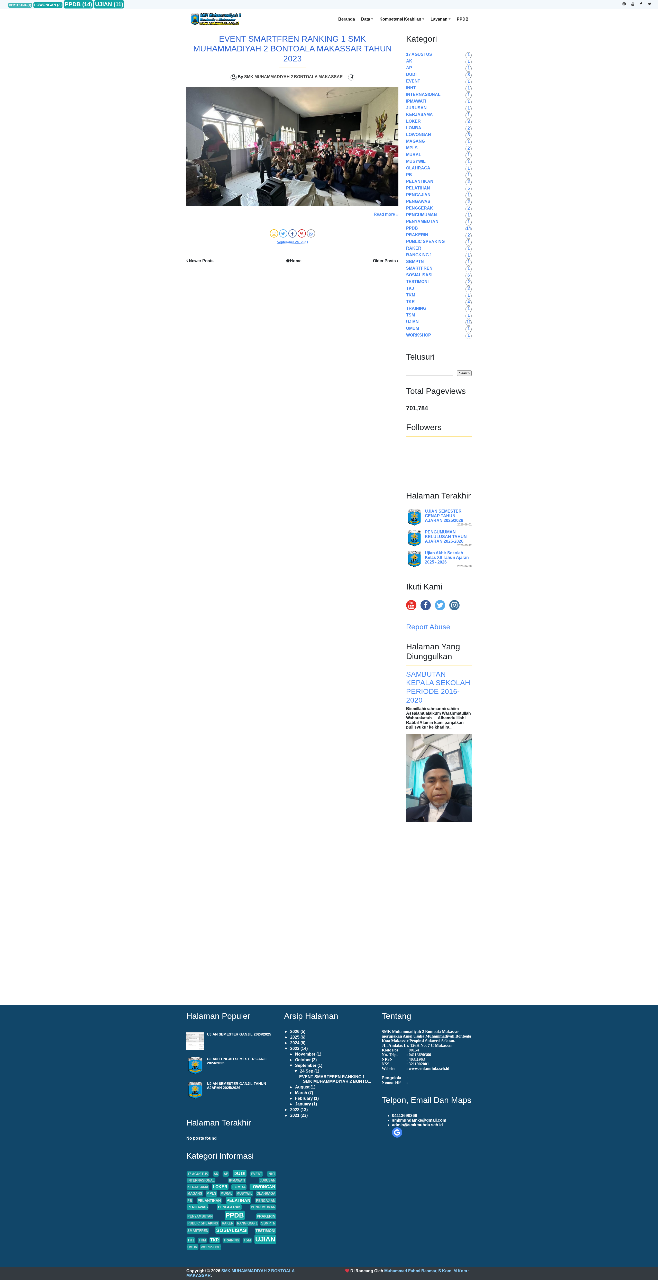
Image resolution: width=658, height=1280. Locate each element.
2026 (295, 1031)
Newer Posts (201, 261)
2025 (295, 1037)
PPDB (463, 19)
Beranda (346, 19)
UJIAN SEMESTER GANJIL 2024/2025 (239, 1034)
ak (409, 61)
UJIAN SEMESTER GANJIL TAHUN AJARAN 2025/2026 (236, 1086)
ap (409, 68)
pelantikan (419, 181)
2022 (295, 1109)
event (413, 81)
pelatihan (418, 188)
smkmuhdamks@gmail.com (419, 1120)
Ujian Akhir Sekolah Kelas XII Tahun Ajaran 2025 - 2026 (447, 557)
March (301, 1093)
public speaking (425, 241)
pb (409, 175)
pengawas (418, 201)
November (305, 1054)
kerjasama (18, 5)
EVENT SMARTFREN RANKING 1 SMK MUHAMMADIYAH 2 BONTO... (335, 1079)
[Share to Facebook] (292, 233)
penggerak (419, 208)
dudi (411, 74)
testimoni (417, 281)
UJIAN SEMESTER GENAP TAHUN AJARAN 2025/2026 (444, 516)
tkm (410, 295)
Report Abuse (428, 627)
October (303, 1060)
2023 (295, 1048)
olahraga (418, 168)
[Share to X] (283, 233)
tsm (410, 315)
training (416, 308)
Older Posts (384, 261)
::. (470, 1271)
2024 (295, 1043)
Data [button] (365, 19)
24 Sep (307, 1071)
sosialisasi (419, 275)
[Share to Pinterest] (302, 233)
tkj (410, 288)
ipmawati (416, 101)
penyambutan (422, 221)
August (302, 1087)
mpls (412, 148)
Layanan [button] (439, 19)
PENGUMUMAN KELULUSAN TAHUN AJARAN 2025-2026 (446, 536)
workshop (418, 335)
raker (413, 248)
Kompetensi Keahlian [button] (400, 19)
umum (412, 328)
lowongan (45, 5)
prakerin (417, 235)
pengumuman (421, 215)
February (304, 1098)
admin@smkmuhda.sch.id (417, 1125)
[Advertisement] (439, 909)
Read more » (386, 214)
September (306, 1065)
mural (413, 154)
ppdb (73, 4)
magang (415, 141)
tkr (410, 301)
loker (413, 121)
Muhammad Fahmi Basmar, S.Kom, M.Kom (425, 1271)
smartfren (419, 268)
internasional (423, 94)
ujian (103, 4)
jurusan (416, 108)
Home (295, 261)
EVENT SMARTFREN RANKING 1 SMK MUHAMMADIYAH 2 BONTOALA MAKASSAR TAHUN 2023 (292, 48)
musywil (416, 161)
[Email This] (274, 233)
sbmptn (415, 261)
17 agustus (419, 54)
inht (411, 88)
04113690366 (404, 1115)
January (303, 1104)
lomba (413, 128)
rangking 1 (419, 255)
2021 (295, 1115)
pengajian (418, 195)
